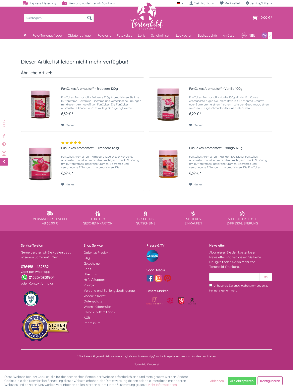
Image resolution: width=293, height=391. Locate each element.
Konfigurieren (270, 381)
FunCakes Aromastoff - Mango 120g (216, 148)
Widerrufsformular (97, 307)
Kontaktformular (41, 283)
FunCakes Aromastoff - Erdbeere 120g (89, 89)
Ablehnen (217, 381)
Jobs (87, 269)
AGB (87, 318)
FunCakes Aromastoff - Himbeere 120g (90, 148)
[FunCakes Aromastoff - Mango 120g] (168, 164)
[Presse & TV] (176, 256)
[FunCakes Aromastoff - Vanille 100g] (168, 105)
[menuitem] (202, 3)
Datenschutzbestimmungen (247, 285)
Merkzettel (232, 3)
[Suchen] (89, 18)
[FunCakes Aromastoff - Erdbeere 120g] (40, 105)
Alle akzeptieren (242, 381)
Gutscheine (92, 263)
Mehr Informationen (162, 385)
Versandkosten (137, 356)
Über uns (90, 274)
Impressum (92, 323)
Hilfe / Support (94, 280)
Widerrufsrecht (94, 296)
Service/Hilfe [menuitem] (259, 3)
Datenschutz (93, 301)
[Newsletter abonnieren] (265, 277)
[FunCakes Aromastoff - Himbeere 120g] (40, 164)
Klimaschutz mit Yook (99, 312)
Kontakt (89, 285)
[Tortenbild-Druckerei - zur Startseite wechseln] (146, 15)
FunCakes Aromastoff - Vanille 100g (215, 89)
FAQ (87, 258)
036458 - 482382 (35, 266)
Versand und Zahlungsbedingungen (110, 291)
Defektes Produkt (96, 252)
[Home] (25, 35)
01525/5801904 (42, 277)
